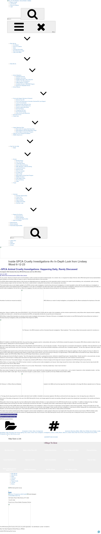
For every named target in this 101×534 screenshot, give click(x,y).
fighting (22, 432)
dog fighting (2, 432)
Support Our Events (17, 214)
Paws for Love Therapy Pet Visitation (21, 133)
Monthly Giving (19, 160)
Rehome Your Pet (20, 100)
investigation (40, 432)
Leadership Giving (20, 163)
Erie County (17, 432)
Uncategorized (39, 431)
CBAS (81, 431)
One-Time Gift (19, 162)
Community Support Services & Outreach (22, 98)
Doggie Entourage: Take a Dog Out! (24, 79)
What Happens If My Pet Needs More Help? (26, 130)
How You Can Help (14, 146)
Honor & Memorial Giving (22, 165)
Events (12, 484)
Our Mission (16, 45)
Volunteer (15, 194)
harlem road (34, 432)
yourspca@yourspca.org (14, 495)
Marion (60, 432)
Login (11, 6)
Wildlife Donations (20, 177)
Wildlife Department (17, 135)
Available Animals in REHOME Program (25, 84)
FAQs (17, 181)
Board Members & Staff (18, 51)
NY (81, 432)
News (14, 48)
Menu (53, 32)
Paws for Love (19, 198)
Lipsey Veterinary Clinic (18, 127)
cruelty (98, 431)
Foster (14, 182)
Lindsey (56, 432)
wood (18, 434)
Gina (25, 432)
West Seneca (13, 434)
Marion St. (65, 432)
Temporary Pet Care (21, 110)
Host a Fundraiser (20, 171)
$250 (56, 437)
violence (8, 434)
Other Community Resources (23, 113)
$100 (54, 437)
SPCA (95, 432)
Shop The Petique (17, 220)
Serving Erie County (89, 432)
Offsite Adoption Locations (22, 82)
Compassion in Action (27, 431)
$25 (47, 437)
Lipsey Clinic (13, 240)
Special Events (19, 216)
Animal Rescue (16, 87)
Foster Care (16, 116)
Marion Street (71, 432)
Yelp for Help (19, 174)
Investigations (47, 432)
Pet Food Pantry (20, 108)
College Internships (20, 201)
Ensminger (11, 432)
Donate (15, 159)
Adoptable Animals (20, 76)
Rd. (83, 432)
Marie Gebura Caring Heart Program (24, 132)
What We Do (13, 63)
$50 (51, 437)
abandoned (67, 431)
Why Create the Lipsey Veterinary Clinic (25, 129)
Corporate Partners (20, 168)
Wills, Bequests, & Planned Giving (24, 166)
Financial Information (18, 49)
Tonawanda (2, 434)
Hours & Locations (14, 5)
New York (77, 432)
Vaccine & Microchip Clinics (22, 107)
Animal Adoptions (17, 75)
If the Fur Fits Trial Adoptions (23, 81)
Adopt (14, 147)
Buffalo (77, 431)
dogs (7, 432)
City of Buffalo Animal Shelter (89, 431)
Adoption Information (21, 78)
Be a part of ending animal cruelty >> (8, 414)
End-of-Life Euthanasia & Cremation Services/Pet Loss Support (31, 101)
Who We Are (13, 43)
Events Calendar (20, 217)
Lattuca (52, 432)
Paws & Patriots (19, 200)
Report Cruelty (13, 2)
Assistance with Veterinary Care (23, 104)
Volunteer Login (19, 203)
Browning (73, 431)
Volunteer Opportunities (21, 195)
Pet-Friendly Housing (21, 111)
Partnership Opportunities (22, 219)
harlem (29, 432)
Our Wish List (19, 172)
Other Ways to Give (20, 178)
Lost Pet (13, 482)
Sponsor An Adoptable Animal (23, 85)
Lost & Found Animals (21, 103)
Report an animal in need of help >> (8, 416)
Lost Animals (13, 3)
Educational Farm (17, 114)
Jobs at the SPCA (17, 52)
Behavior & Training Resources (23, 105)
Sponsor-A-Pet (19, 169)
